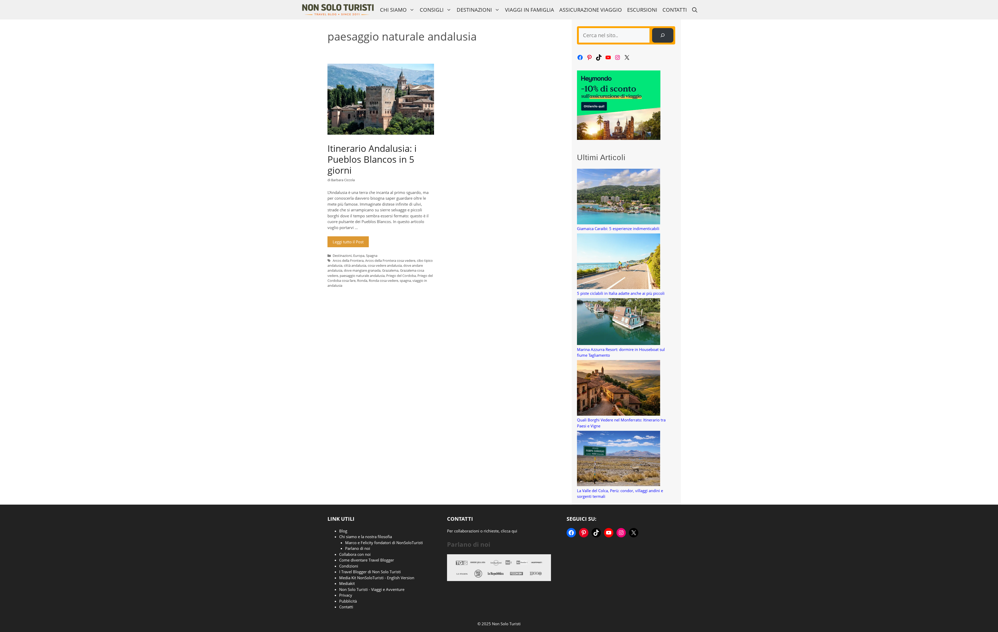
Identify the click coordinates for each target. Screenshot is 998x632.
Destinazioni (474, 9)
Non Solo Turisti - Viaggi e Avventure (371, 589)
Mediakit (347, 583)
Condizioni (348, 566)
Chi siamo (393, 9)
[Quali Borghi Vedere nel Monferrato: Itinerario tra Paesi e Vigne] (618, 388)
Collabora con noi (355, 554)
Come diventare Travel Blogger (366, 560)
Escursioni (642, 9)
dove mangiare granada (362, 270)
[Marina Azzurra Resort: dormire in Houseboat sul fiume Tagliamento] (618, 322)
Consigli (432, 9)
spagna (405, 280)
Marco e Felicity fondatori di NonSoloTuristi (384, 542)
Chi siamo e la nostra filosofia (365, 536)
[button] (695, 9)
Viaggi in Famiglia (529, 9)
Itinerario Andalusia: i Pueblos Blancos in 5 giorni (372, 159)
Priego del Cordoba (401, 275)
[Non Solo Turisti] (338, 9)
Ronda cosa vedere (383, 280)
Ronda (362, 280)
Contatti (674, 9)
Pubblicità (348, 601)
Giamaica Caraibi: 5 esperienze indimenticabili (618, 228)
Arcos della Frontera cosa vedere (390, 260)
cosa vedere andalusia (385, 265)
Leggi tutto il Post (348, 241)
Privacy (345, 595)
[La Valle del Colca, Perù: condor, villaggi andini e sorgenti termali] (618, 459)
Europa (358, 255)
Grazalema (390, 270)
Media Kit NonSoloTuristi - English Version (376, 577)
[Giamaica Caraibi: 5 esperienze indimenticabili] (618, 197)
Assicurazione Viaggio (590, 9)
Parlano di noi (357, 548)
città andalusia (355, 265)
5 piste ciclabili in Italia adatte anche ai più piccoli (621, 293)
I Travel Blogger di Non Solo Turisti (370, 571)
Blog (343, 530)
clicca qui (509, 530)
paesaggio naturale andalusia (362, 275)
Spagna (371, 255)
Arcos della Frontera (348, 260)
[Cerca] (662, 35)
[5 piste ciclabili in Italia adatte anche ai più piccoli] (618, 261)
